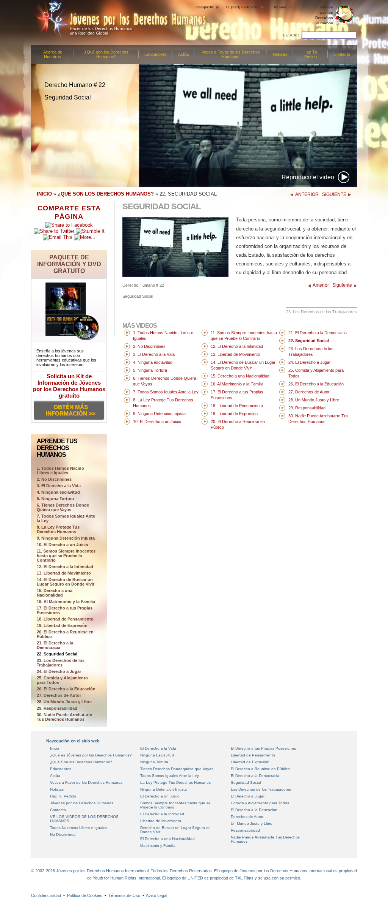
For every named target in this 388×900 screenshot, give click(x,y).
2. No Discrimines (54, 479)
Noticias (280, 54)
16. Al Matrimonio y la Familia (66, 601)
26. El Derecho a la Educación (66, 689)
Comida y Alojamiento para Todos (260, 803)
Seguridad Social (246, 782)
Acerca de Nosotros (52, 54)
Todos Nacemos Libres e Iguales (78, 828)
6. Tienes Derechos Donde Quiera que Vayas (63, 507)
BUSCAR (291, 35)
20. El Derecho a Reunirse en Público (65, 634)
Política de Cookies (84, 895)
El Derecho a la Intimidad (162, 814)
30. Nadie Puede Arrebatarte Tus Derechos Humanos (64, 717)
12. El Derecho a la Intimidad (65, 566)
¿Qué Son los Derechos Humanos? (81, 762)
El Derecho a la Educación (254, 810)
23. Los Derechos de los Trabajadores (60, 662)
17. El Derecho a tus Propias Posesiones (64, 610)
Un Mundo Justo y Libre (251, 823)
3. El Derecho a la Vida (59, 485)
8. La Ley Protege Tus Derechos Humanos (58, 529)
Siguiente (342, 285)
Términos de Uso (124, 895)
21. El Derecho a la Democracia (55, 645)
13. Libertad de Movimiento (64, 573)
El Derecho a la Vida (158, 748)
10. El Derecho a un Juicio (62, 544)
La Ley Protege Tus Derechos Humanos (175, 782)
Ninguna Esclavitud (157, 755)
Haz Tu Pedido (310, 54)
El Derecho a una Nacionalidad (167, 839)
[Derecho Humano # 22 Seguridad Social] (175, 275)
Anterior (321, 285)
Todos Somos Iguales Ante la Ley (169, 776)
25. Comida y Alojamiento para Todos (62, 680)
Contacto (341, 54)
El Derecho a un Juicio (160, 796)
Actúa (183, 54)
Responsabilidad (245, 830)
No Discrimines (62, 834)
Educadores (155, 54)
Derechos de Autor (247, 817)
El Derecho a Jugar (247, 796)
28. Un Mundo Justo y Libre (64, 701)
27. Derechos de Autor (59, 695)
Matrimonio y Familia (157, 845)
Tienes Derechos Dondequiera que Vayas (176, 769)
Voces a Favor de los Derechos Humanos (231, 54)
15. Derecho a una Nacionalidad (54, 592)
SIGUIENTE (334, 194)
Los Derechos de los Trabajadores (261, 789)
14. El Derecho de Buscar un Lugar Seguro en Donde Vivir (65, 581)
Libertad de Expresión (250, 762)
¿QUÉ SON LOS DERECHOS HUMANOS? (106, 194)
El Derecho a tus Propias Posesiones (263, 748)
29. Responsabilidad (57, 708)
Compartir (205, 7)
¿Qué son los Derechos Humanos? (106, 54)
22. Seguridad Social (57, 654)
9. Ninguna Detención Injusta (66, 538)
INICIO (44, 194)
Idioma (280, 7)
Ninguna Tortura (154, 762)
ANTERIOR (307, 194)
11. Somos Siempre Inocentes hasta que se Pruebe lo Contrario (66, 555)
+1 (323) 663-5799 (241, 7)
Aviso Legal (156, 895)
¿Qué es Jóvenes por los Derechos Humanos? (91, 755)
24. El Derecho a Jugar (59, 671)
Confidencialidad (46, 895)
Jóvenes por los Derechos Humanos (81, 803)
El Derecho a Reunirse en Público (260, 769)
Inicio (54, 748)
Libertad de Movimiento (160, 821)
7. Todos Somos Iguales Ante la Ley (66, 518)
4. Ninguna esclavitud (58, 492)
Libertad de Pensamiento (253, 755)
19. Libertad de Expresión (62, 625)
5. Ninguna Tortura (55, 498)
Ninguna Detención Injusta (163, 789)
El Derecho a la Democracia (255, 776)
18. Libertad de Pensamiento (65, 619)
